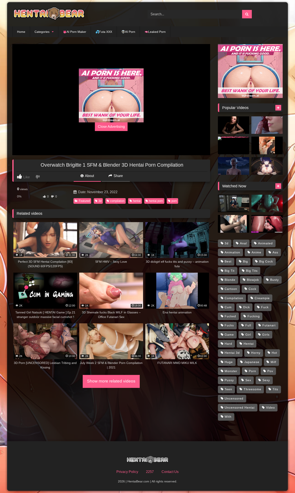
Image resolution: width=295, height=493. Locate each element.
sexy (266, 380)
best (228, 261)
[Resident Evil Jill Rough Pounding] (267, 203)
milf (273, 362)
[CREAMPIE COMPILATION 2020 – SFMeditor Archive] (233, 145)
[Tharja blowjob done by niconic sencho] (267, 145)
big (245, 261)
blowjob (253, 279)
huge (229, 362)
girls (266, 334)
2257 (150, 472)
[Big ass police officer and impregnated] (233, 203)
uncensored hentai (240, 407)
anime (256, 252)
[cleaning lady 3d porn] (233, 224)
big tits (252, 270)
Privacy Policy (127, 472)
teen (228, 389)
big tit (230, 270)
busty (274, 279)
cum (228, 307)
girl (248, 334)
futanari (269, 325)
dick (246, 307)
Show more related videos (111, 381)
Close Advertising (111, 126)
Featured (84, 200)
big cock (266, 261)
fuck (265, 307)
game (229, 334)
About (89, 176)
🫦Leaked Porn (155, 31)
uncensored (234, 398)
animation (232, 252)
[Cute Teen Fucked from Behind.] (233, 125)
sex (248, 380)
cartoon (231, 289)
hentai (137, 200)
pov (270, 371)
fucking (253, 316)
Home (21, 31)
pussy (229, 380)
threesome (252, 389)
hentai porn (156, 200)
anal (243, 243)
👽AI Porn (128, 31)
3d (100, 200)
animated (265, 243)
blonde (230, 279)
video (270, 407)
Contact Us (170, 472)
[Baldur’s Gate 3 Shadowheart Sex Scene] (233, 166)
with (228, 416)
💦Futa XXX (103, 31)
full (248, 325)
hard (228, 343)
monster (231, 371)
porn (174, 200)
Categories (42, 31)
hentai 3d (232, 352)
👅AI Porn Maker (74, 31)
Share (118, 176)
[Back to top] (281, 480)
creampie (262, 298)
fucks (229, 325)
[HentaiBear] (49, 14)
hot (274, 352)
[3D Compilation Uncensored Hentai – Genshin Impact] (267, 166)
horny (255, 352)
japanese (251, 362)
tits (275, 389)
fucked (230, 316)
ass (275, 252)
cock (252, 289)
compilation (117, 200)
